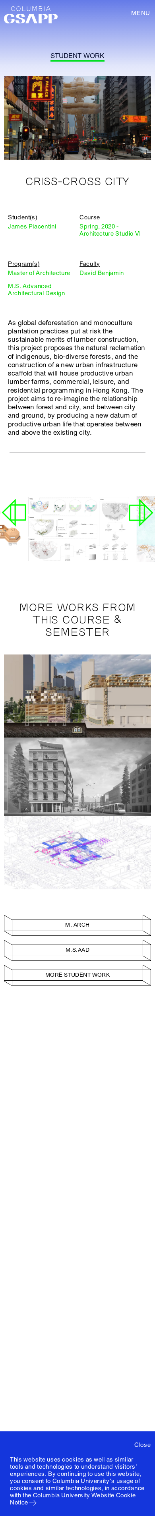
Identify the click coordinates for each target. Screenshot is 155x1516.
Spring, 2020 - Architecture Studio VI (110, 230)
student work (77, 56)
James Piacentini (32, 226)
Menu (140, 13)
